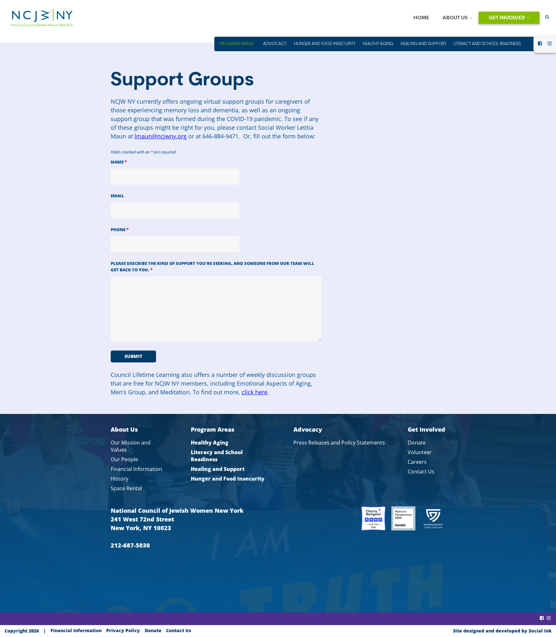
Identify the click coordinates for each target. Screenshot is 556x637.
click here (254, 392)
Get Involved (507, 18)
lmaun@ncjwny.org (160, 136)
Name (119, 162)
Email (117, 196)
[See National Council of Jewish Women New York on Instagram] (549, 45)
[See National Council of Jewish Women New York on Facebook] (540, 45)
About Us (455, 18)
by (502, 631)
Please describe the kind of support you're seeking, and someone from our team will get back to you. (212, 267)
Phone (120, 229)
